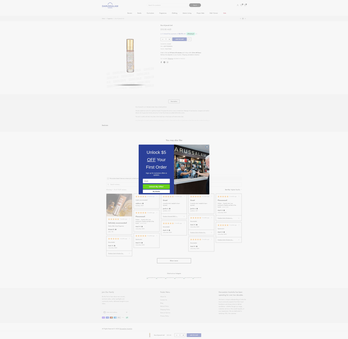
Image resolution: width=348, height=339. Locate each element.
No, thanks (156, 191)
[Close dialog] (207, 146)
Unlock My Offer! (156, 187)
